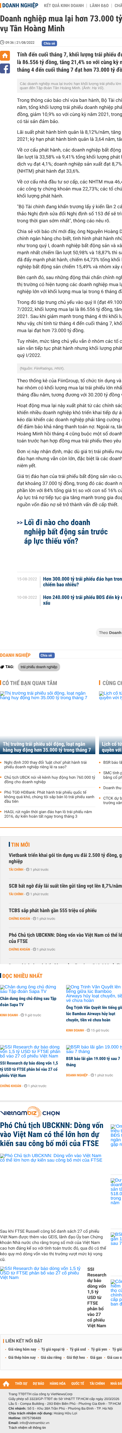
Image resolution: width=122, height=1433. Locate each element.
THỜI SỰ (21, 1384)
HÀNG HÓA (58, 1384)
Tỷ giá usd (78, 1349)
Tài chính (16, 870)
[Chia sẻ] (5, 68)
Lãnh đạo (99, 5)
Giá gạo (96, 1358)
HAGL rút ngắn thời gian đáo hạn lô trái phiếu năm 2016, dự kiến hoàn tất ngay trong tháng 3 (48, 814)
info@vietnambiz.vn (34, 1423)
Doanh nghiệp (20, 5)
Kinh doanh (9, 1015)
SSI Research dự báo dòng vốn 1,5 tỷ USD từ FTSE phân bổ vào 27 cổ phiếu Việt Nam (29, 1069)
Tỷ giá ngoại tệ (53, 1349)
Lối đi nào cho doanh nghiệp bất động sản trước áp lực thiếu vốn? (66, 532)
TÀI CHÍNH (97, 1384)
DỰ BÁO (38, 1384)
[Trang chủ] (5, 56)
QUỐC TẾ (77, 1384)
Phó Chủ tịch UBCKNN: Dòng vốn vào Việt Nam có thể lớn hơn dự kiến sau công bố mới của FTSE (52, 1134)
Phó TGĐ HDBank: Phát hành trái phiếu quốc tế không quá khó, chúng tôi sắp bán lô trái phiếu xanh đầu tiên (49, 797)
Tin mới (20, 844)
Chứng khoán (19, 919)
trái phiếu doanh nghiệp (39, 666)
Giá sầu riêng (51, 1358)
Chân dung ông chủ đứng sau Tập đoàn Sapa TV (28, 1001)
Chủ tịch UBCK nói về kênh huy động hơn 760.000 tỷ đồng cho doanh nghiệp (49, 779)
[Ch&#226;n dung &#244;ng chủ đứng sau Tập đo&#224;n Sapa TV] (31, 989)
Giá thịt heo (76, 1358)
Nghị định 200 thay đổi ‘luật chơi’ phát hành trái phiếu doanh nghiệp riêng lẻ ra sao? (45, 764)
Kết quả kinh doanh (64, 5)
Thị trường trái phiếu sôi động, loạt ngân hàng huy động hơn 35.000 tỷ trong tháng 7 (47, 747)
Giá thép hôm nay (22, 1358)
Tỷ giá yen (99, 1349)
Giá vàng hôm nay (22, 1349)
